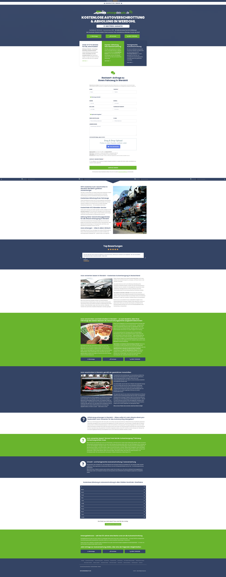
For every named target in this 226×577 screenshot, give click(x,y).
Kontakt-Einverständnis (96, 159)
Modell (115, 100)
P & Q (82, 509)
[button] (1, 179)
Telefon (115, 89)
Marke (91, 100)
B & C (82, 489)
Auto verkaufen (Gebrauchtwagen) (129, 560)
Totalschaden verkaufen (104, 562)
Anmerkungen (93, 124)
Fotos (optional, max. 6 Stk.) (97, 137)
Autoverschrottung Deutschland (85, 566)
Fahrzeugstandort (118, 106)
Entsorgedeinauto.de (85, 571)
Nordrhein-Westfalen (94, 566)
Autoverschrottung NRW (99, 560)
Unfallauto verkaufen (96, 562)
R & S (82, 511)
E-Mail (115, 118)
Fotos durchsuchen (114, 146)
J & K (82, 500)
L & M (82, 503)
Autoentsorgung (120, 560)
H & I (82, 498)
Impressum (140, 562)
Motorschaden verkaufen (88, 562)
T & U (82, 514)
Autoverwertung (106, 560)
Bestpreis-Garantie (114, 26)
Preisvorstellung (94, 118)
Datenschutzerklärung (126, 562)
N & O (82, 506)
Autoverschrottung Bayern (89, 560)
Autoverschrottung (113, 560)
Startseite (82, 560)
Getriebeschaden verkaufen (140, 560)
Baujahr (91, 106)
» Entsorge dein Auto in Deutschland (113, 524)
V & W (82, 517)
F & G (82, 495)
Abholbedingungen (135, 562)
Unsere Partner (120, 562)
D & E (82, 492)
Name (90, 89)
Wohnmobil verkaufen (112, 562)
